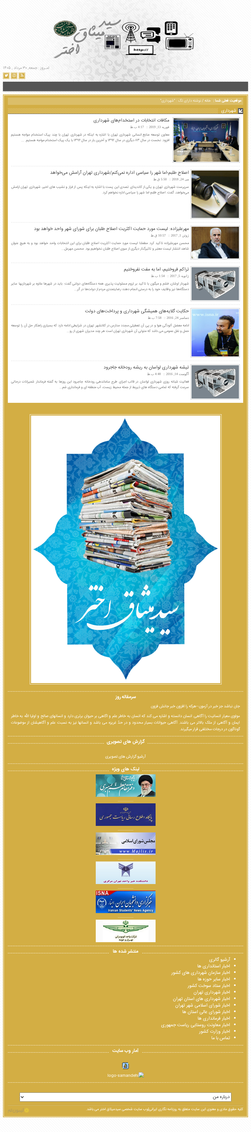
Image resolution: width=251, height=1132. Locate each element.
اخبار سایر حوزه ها (214, 979)
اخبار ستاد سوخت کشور (209, 986)
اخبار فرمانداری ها (214, 1019)
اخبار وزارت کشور (214, 1032)
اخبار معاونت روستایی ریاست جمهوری (195, 1025)
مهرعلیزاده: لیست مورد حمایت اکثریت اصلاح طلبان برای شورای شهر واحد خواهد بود (111, 229)
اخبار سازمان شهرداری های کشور (200, 973)
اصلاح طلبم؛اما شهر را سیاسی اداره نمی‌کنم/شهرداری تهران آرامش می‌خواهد (119, 173)
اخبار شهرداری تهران (211, 992)
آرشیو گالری (219, 960)
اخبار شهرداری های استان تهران (201, 999)
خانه (207, 101)
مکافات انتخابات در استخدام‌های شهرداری (131, 120)
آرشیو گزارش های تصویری (125, 756)
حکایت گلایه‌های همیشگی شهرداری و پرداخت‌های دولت (137, 311)
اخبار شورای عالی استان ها (206, 1012)
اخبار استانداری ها (213, 966)
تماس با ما (220, 1038)
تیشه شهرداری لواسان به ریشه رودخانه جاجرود (146, 367)
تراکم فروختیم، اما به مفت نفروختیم (156, 269)
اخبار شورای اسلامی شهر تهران (202, 1005)
